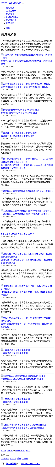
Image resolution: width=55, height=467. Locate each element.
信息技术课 (11, 20)
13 (18, 450)
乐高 (19, 458)
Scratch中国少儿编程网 (11, 3)
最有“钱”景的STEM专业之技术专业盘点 (19, 113)
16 (24, 450)
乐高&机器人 (12, 17)
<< (5, 450)
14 (20, 450)
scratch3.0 (5, 458)
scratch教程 (11, 11)
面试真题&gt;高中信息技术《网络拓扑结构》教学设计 (25, 214)
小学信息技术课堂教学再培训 (14, 353)
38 (29, 450)
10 (12, 450)
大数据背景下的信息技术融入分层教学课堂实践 (22, 428)
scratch (13, 458)
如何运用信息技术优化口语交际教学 (17, 234)
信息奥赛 (10, 14)
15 (22, 450)
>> (27, 450)
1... (2, 450)
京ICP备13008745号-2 (30, 464)
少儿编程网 (11, 464)
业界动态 (10, 8)
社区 (8, 28)
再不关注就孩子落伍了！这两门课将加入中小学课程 (24, 87)
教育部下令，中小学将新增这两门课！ (18, 136)
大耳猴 (25, 458)
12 (16, 450)
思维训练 (10, 23)
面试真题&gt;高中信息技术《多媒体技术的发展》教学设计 (27, 191)
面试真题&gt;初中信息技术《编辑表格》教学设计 (23, 379)
